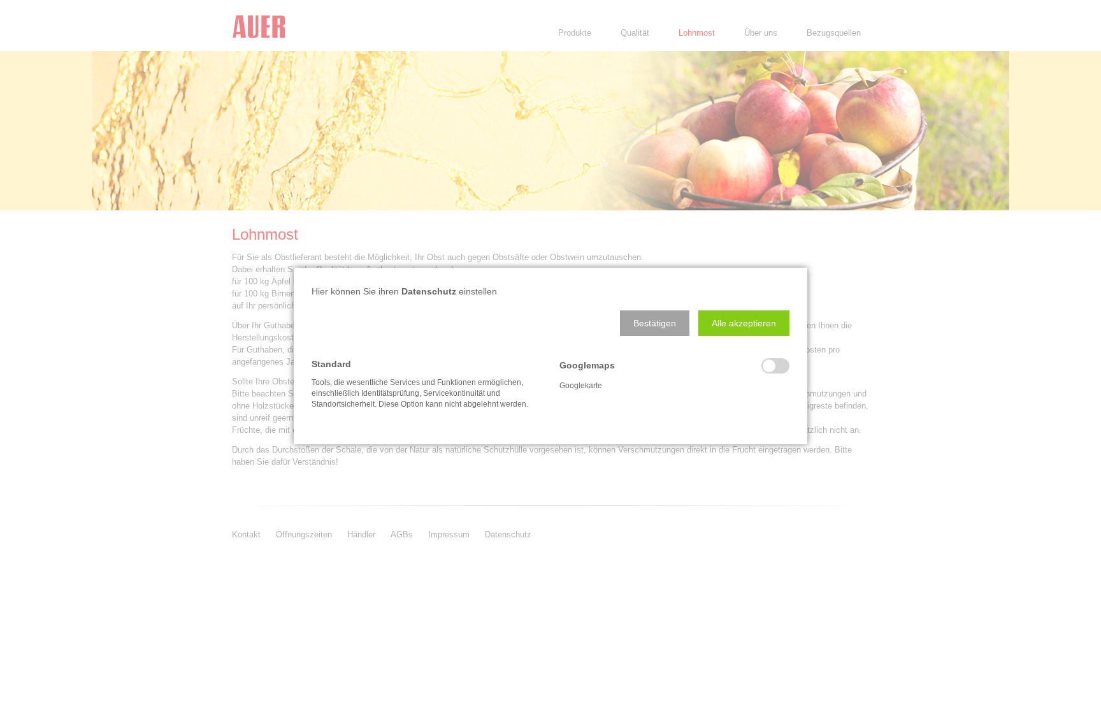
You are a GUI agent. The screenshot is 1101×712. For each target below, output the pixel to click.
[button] (654, 323)
